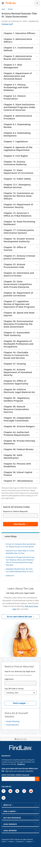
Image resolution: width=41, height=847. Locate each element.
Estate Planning (12, 721)
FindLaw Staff (7, 24)
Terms (4, 841)
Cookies (28, 841)
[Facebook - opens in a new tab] (3, 791)
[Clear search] (34, 692)
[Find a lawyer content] (37, 811)
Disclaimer (19, 841)
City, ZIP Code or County (14, 689)
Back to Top (22, 739)
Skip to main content (20, 2)
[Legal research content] (37, 824)
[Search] (37, 3)
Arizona (10, 9)
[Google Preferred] (3, 798)
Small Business (12, 725)
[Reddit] (31, 791)
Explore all (10, 575)
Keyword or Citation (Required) (15, 511)
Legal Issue (9, 679)
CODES (3, 9)
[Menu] (3, 3)
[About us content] (37, 805)
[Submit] (37, 779)
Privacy (11, 841)
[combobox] (20, 683)
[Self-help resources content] (37, 818)
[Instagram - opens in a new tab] (24, 791)
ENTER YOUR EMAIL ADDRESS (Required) (15, 775)
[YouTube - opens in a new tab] (10, 791)
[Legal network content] (37, 830)
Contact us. (21, 764)
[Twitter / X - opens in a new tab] (17, 791)
